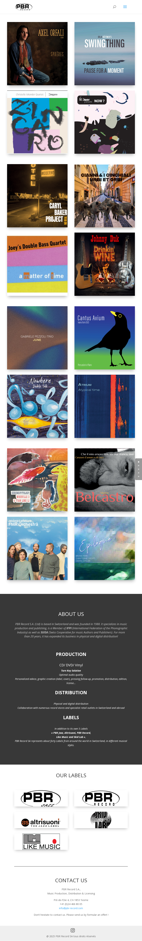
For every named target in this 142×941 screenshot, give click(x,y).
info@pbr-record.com (71, 908)
